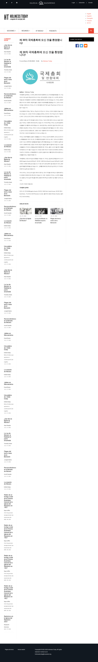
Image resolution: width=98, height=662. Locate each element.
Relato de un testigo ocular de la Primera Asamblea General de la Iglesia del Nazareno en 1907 (8, 501)
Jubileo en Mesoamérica (8, 109)
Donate (90, 2)
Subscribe (82, 2)
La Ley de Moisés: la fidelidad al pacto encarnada (7, 63)
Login (73, 2)
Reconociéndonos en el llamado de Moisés (9, 95)
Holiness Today (47, 61)
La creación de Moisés (8, 146)
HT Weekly (39, 31)
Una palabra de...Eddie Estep (8, 123)
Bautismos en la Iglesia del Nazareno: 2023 (8, 619)
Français (89, 20)
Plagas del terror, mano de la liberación (8, 80)
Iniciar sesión (21, 649)
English (89, 13)
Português (90, 18)
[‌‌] (6, 2)
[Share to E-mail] (85, 45)
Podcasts (52, 31)
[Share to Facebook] (77, 45)
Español (89, 16)
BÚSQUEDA (91, 30)
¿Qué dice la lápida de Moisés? (8, 47)
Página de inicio (9, 649)
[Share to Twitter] (81, 45)
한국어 (89, 23)
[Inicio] (16, 17)
